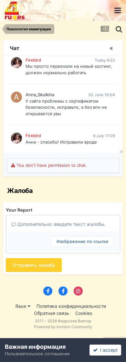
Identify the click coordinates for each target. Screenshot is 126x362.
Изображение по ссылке (83, 241)
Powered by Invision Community (63, 326)
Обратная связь (51, 313)
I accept (108, 350)
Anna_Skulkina (40, 94)
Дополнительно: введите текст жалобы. (61, 224)
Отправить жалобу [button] (34, 265)
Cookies (83, 313)
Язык (21, 306)
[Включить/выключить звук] (113, 48)
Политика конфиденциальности (71, 306)
